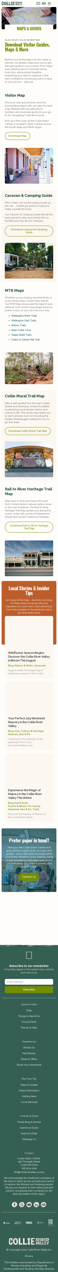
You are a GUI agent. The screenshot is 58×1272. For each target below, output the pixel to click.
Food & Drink (29, 1021)
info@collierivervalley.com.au (29, 1172)
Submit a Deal (29, 1133)
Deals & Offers (29, 1059)
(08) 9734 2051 (29, 1168)
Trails (29, 1010)
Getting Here (29, 1096)
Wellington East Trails (23, 320)
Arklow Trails (18, 325)
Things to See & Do (29, 1016)
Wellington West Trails (24, 315)
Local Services (29, 1102)
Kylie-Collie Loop (21, 330)
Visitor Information (29, 1090)
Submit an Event (29, 1127)
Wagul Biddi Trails (21, 334)
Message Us (29, 1139)
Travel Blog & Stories (29, 1122)
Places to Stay (29, 1027)
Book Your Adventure (29, 1064)
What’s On (29, 1047)
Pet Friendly (29, 1053)
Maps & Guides (29, 1084)
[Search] (49, 4)
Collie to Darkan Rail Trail (25, 339)
